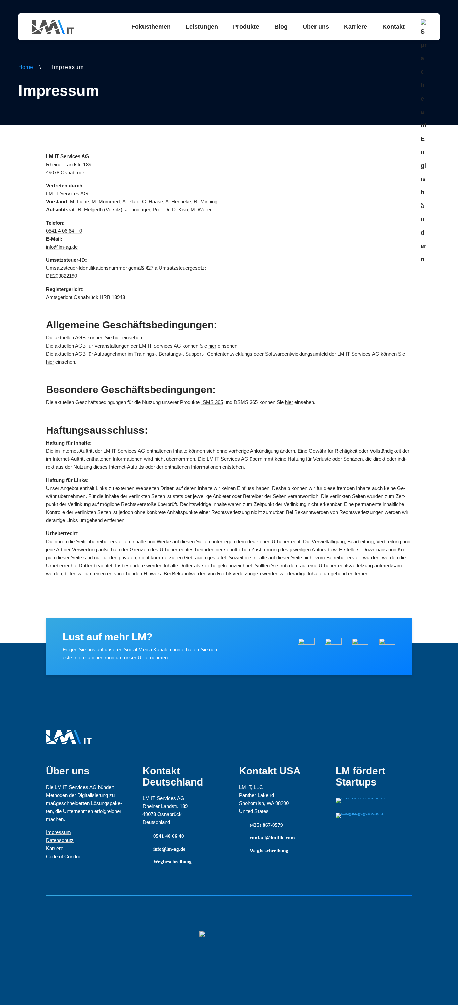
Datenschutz (60, 840)
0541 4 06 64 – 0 (64, 231)
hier (117, 337)
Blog (281, 26)
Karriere (355, 26)
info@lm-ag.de (62, 247)
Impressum (58, 832)
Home (25, 67)
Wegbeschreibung (172, 861)
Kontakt (393, 26)
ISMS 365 (212, 402)
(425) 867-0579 (266, 825)
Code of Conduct (64, 856)
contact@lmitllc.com (272, 837)
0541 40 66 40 (168, 836)
